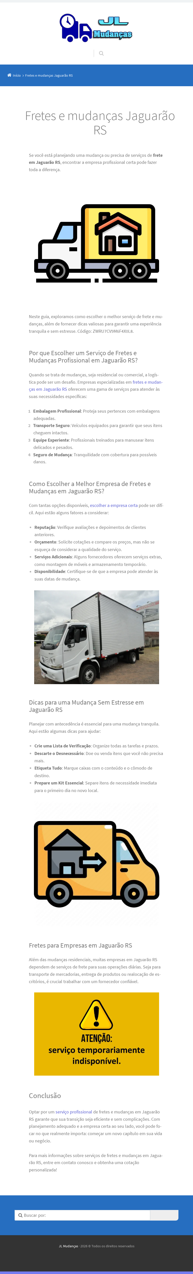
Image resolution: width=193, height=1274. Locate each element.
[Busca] (97, 48)
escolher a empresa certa (114, 505)
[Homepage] (96, 26)
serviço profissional (74, 1112)
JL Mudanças (68, 1246)
